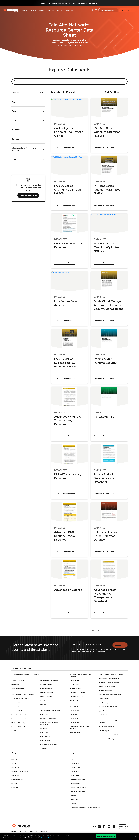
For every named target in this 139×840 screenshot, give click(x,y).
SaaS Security (15, 731)
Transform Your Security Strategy (109, 735)
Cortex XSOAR (74, 718)
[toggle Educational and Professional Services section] (43, 149)
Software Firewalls (46, 688)
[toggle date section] (43, 101)
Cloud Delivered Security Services (23, 694)
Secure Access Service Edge (50, 710)
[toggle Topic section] (43, 111)
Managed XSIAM (75, 732)
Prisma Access (44, 732)
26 (98, 630)
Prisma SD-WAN (45, 740)
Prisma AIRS (15, 684)
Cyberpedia (75, 771)
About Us (14, 759)
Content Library (76, 767)
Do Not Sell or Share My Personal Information (85, 807)
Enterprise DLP (45, 728)
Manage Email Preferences (79, 779)
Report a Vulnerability (78, 791)
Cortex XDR (74, 714)
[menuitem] (11, 10)
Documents (43, 831)
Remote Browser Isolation (48, 744)
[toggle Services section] (43, 138)
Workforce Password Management (110, 694)
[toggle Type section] (43, 159)
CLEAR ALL (41, 92)
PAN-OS (42, 700)
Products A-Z (75, 783)
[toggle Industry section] (43, 120)
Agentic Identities (104, 698)
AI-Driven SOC (75, 706)
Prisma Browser (45, 736)
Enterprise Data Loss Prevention (22, 715)
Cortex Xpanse (75, 722)
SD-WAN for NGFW (46, 696)
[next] (103, 630)
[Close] (136, 836)
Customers (15, 775)
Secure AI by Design (18, 680)
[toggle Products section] (43, 129)
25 (93, 630)
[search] (92, 10)
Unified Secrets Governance (108, 706)
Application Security (76, 688)
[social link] (94, 826)
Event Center (75, 775)
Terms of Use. (100, 651)
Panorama (43, 704)
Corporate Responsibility (19, 771)
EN (96, 10)
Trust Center (22, 831)
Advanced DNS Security (19, 711)
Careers (14, 763)
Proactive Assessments (106, 726)
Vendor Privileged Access (107, 715)
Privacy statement (47, 838)
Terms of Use (33, 831)
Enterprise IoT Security (19, 719)
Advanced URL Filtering (19, 703)
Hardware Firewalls (46, 684)
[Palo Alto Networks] (11, 10)
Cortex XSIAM (74, 710)
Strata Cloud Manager (47, 692)
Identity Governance (105, 690)
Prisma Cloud (74, 700)
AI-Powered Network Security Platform (25, 674)
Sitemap (73, 795)
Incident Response (105, 731)
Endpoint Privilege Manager (107, 686)
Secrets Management (106, 703)
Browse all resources (28, 195)
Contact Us (15, 767)
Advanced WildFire (17, 707)
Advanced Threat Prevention (20, 698)
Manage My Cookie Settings (106, 836)
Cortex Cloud (74, 684)
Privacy (13, 831)
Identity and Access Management (109, 682)
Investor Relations (17, 779)
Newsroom (15, 787)
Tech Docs (74, 799)
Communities (75, 763)
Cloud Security (75, 680)
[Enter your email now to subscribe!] (90, 645)
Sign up (118, 645)
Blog (72, 759)
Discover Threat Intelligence (108, 739)
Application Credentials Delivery (109, 711)
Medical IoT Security (18, 723)
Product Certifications (78, 787)
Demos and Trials (127, 10)
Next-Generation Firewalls (49, 680)
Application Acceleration (48, 718)
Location (14, 783)
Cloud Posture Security (77, 692)
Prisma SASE (44, 714)
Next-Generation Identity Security (111, 674)
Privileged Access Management (109, 678)
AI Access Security (17, 688)
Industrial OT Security (18, 727)
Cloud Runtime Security (77, 696)
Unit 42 (73, 803)
